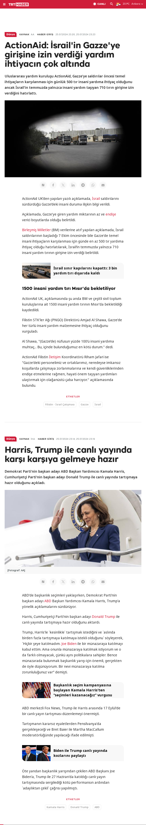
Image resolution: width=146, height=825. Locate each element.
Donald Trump (103, 616)
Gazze (84, 404)
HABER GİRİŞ (45, 34)
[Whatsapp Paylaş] (93, 185)
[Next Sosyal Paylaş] (43, 185)
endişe (111, 214)
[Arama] (112, 4)
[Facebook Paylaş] (53, 185)
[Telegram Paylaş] (83, 185)
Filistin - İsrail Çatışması (60, 404)
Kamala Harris (55, 807)
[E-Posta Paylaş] (102, 185)
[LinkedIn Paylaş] (73, 185)
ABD (47, 601)
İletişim (55, 357)
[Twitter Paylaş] (63, 185)
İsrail (96, 198)
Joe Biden (69, 643)
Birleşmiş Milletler (36, 230)
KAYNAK (24, 34)
